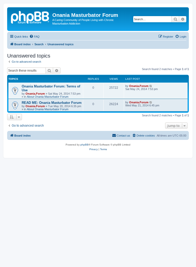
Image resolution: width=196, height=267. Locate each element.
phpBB (84, 144)
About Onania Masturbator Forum (47, 96)
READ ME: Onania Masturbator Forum (52, 103)
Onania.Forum (35, 93)
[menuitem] (34, 37)
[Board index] (30, 16)
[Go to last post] (151, 85)
